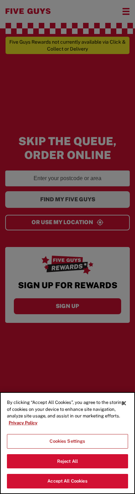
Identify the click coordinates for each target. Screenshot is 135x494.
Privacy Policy (23, 422)
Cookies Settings (67, 441)
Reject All (67, 461)
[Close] (124, 403)
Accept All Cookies (67, 481)
